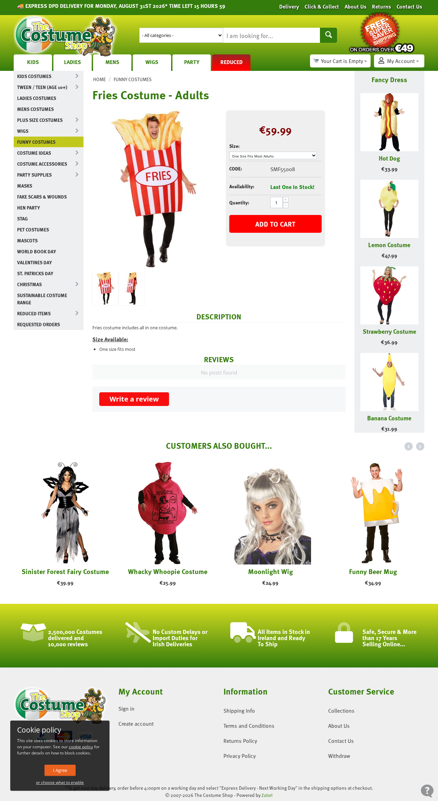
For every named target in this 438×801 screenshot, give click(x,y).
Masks (24, 185)
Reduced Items (34, 313)
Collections (341, 711)
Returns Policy (240, 741)
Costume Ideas (34, 152)
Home (99, 79)
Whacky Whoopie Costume (167, 571)
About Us (339, 726)
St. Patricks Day (35, 273)
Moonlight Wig (270, 571)
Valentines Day (34, 262)
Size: (234, 146)
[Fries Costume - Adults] (154, 189)
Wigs (151, 62)
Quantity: (239, 202)
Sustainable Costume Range (42, 299)
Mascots (27, 240)
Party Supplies (34, 174)
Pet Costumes (33, 229)
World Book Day (36, 251)
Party (191, 62)
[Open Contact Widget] (427, 791)
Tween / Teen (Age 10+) (42, 87)
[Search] (328, 35)
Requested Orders (38, 324)
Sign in (126, 708)
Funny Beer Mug (373, 571)
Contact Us (341, 741)
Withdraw (339, 756)
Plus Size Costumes (40, 120)
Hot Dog (389, 158)
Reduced (231, 62)
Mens (112, 62)
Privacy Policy (239, 756)
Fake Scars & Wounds (42, 196)
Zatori (267, 795)
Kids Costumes (34, 76)
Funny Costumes (36, 141)
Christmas (29, 284)
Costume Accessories (42, 163)
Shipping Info (239, 711)
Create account (136, 724)
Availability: (241, 186)
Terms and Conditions (248, 726)
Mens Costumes (35, 109)
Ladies (72, 62)
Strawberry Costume (389, 331)
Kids (33, 62)
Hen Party (28, 207)
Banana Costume (389, 417)
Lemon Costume (389, 244)
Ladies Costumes (36, 98)
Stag (22, 218)
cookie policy (81, 747)
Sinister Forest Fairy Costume (65, 571)
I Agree (60, 770)
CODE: (235, 168)
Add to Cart (275, 224)
